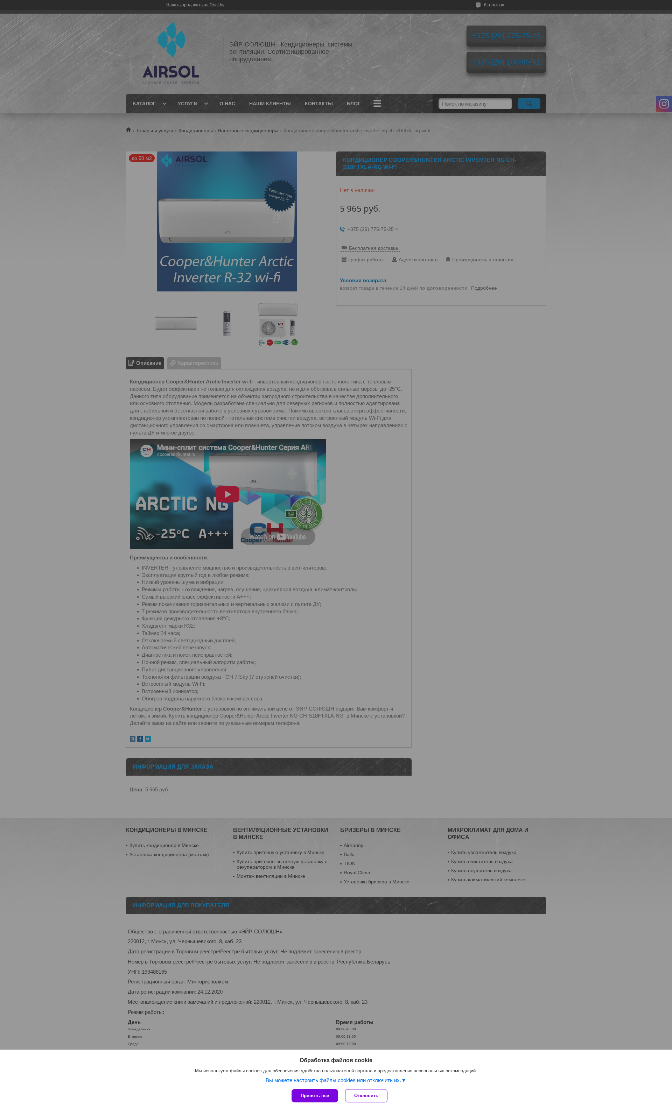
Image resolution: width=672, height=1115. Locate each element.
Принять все (315, 1095)
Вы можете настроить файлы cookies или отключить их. (333, 1080)
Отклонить (366, 1095)
